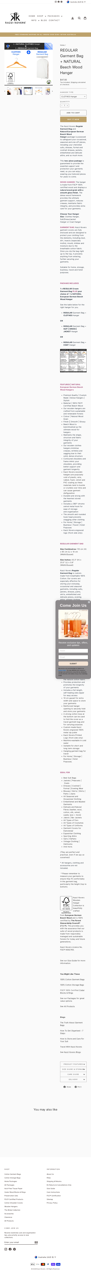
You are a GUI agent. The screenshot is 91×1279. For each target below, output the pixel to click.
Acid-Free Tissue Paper (13, 1188)
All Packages (9, 1185)
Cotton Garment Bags (12, 1174)
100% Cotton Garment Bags (72, 979)
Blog (44, 20)
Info (34, 20)
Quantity (65, 102)
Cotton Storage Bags (12, 1178)
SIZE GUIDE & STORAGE (73, 1069)
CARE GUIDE (73, 1074)
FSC (63, 926)
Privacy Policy (52, 1203)
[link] (73, 624)
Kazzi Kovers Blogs (72, 1052)
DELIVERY (73, 1079)
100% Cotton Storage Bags (72, 985)
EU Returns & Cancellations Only (59, 1185)
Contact (54, 20)
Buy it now (73, 119)
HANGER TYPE (67, 92)
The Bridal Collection (12, 1210)
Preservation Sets (11, 1196)
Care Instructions (53, 1192)
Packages (54, 16)
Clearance (8, 1217)
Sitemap (50, 1199)
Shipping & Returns (54, 1181)
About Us (50, 1174)
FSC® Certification (54, 1196)
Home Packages (10, 1181)
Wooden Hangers (11, 1206)
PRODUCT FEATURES (73, 1064)
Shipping (74, 82)
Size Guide (72, 960)
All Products (69, 1006)
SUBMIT (73, 664)
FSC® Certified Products (13, 1199)
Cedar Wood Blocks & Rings (15, 1192)
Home (32, 16)
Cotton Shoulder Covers (13, 1203)
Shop (40, 16)
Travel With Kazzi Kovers (71, 1047)
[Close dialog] (89, 602)
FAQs (49, 1178)
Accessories (9, 1214)
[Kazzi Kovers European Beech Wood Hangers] (73, 360)
